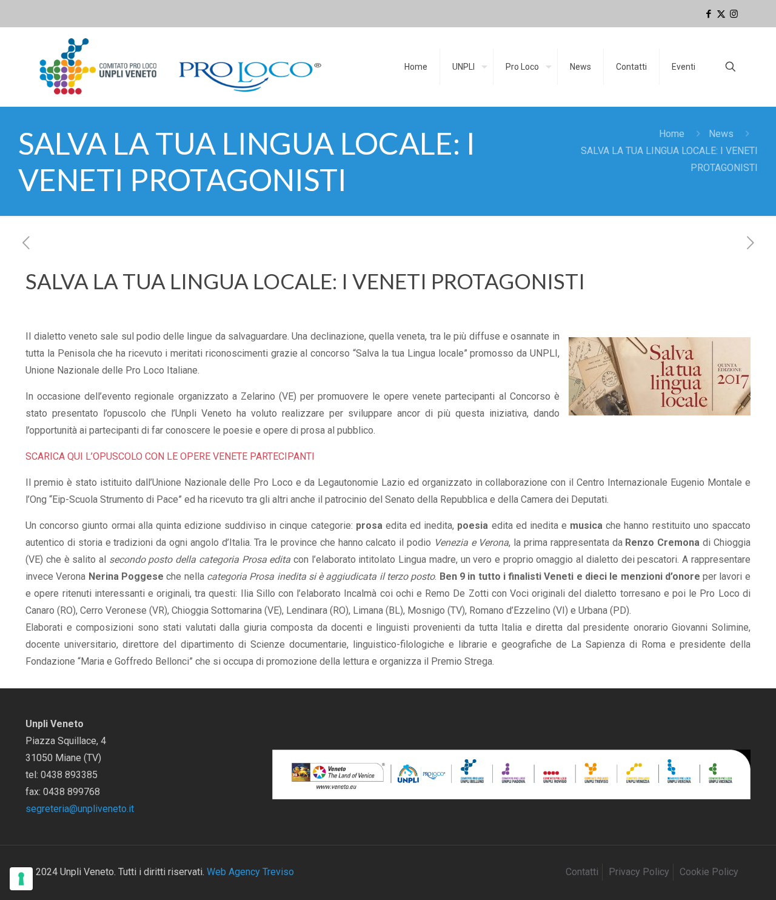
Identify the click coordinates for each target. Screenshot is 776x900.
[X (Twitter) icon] (721, 13)
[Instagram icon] (733, 13)
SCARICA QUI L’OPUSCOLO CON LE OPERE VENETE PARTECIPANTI (170, 456)
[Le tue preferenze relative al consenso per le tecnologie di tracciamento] (21, 878)
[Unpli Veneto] (181, 66)
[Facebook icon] (708, 13)
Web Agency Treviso (250, 872)
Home (671, 133)
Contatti (582, 872)
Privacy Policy (639, 872)
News (721, 133)
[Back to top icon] (718, 875)
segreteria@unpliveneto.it (79, 808)
